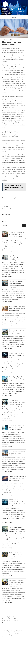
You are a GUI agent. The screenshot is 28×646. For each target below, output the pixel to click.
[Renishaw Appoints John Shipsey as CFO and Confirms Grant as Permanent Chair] (5, 402)
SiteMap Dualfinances (8, 621)
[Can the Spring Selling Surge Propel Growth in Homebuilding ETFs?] (5, 332)
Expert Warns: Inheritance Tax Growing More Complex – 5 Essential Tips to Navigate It (17, 257)
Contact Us (5, 617)
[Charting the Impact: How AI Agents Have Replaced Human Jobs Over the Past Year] (5, 428)
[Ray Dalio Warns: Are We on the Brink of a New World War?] (5, 355)
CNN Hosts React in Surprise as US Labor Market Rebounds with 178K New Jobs (17, 478)
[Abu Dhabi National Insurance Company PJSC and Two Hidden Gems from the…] (5, 453)
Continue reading (7, 251)
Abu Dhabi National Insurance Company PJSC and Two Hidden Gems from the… (17, 453)
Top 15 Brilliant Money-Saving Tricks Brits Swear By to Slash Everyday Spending (17, 308)
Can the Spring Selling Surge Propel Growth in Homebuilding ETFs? (16, 332)
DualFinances (11, 9)
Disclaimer (5, 619)
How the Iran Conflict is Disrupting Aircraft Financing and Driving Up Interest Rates (17, 529)
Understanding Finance (12, 198)
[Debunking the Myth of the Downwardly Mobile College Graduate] (5, 379)
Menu (14, 17)
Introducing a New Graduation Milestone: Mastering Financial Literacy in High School (17, 234)
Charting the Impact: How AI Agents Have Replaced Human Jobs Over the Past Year (17, 427)
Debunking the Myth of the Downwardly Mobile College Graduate (16, 379)
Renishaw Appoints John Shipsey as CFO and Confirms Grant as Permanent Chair (17, 402)
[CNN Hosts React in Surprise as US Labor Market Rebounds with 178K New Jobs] (5, 479)
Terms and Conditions (15, 619)
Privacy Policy (13, 617)
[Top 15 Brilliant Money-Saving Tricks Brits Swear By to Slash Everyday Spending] (5, 309)
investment (19, 171)
